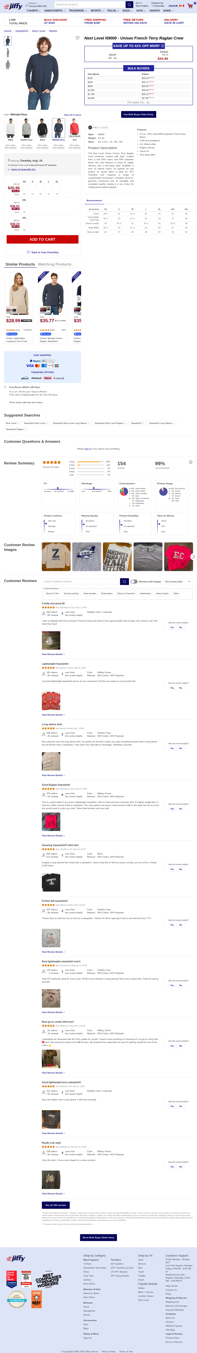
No (180, 627)
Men (140, 1268)
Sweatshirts (53, 10)
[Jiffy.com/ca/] (38, 1258)
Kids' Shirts (89, 1297)
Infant (141, 1280)
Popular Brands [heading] (147, 1283)
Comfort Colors (146, 1296)
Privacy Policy (173, 1338)
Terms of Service (174, 1342)
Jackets (87, 1280)
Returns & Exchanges (176, 1306)
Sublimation (145, 593)
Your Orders (142, 6)
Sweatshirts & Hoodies (94, 1268)
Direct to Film (52, 593)
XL (57, 181)
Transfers (77, 10)
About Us (170, 1318)
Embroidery (107, 593)
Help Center (172, 1286)
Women (142, 1264)
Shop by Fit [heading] (145, 1255)
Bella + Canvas (145, 1292)
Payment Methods (175, 1310)
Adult (140, 1260)
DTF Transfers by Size (122, 1268)
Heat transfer (90, 593)
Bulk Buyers (138, 68)
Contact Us (157, 3)
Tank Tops (88, 1276)
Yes (172, 627)
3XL (24, 218)
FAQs (168, 1294)
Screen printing (71, 593)
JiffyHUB (173, 6)
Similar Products (20, 264)
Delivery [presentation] (174, 21)
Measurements (94, 200)
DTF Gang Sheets (120, 1276)
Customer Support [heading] (177, 1255)
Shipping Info (172, 1302)
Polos (112, 10)
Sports (96, 10)
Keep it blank (162, 593)
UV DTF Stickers (119, 1272)
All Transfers (117, 1264)
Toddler (142, 1276)
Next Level (143, 1300)
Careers (170, 1322)
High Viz (87, 1338)
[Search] (129, 4)
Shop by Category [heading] (94, 1255)
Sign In (139, 3)
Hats (140, 10)
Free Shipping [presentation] (95, 21)
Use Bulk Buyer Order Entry (139, 114)
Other (176, 593)
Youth (141, 1272)
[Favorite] (77, 38)
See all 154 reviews (56, 1205)
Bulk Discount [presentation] (55, 21)
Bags (127, 10)
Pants (86, 1307)
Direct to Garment (126, 593)
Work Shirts (89, 1284)
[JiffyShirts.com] (13, 6)
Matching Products (54, 264)
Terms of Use (126, 1351)
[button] (33, 10)
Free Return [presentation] (135, 21)
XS (24, 181)
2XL (24, 200)
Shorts (155, 10)
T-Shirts (32, 10)
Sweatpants (89, 1311)
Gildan (141, 1288)
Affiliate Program (174, 1326)
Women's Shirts (91, 1293)
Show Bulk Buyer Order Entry (98, 1237)
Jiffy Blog (170, 1330)
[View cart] (190, 6)
